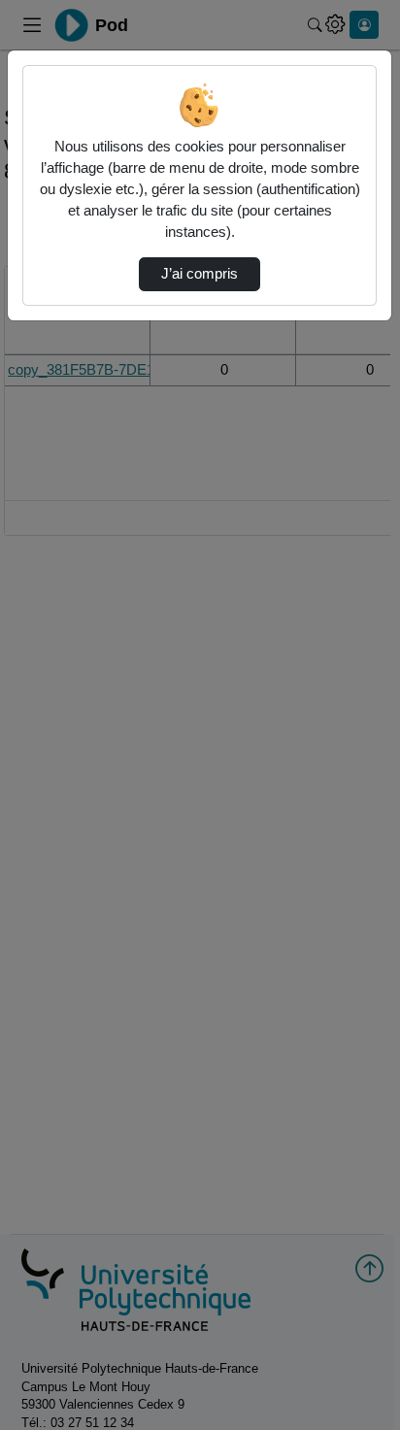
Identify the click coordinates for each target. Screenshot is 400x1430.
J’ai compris (199, 274)
